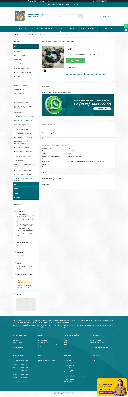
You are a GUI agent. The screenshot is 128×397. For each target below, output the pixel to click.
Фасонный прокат (19, 98)
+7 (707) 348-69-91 (49, 327)
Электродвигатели (19, 160)
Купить (76, 61)
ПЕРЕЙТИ (75, 4)
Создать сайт (40, 1)
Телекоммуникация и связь (22, 133)
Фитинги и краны (19, 55)
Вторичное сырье (19, 76)
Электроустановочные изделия (23, 116)
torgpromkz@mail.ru (26, 282)
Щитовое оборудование (21, 125)
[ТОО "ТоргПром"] (20, 21)
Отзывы (16, 188)
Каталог (32, 28)
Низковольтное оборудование (23, 120)
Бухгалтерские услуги (20, 85)
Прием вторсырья (19, 81)
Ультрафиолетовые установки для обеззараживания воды (24, 165)
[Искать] (80, 16)
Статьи (16, 193)
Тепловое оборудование (21, 129)
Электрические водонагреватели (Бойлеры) (24, 179)
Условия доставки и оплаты (97, 342)
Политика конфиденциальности (99, 347)
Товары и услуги (21, 34)
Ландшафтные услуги (76, 28)
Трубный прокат (19, 89)
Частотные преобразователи (22, 174)
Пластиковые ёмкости (21, 102)
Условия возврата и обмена (98, 344)
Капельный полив (45, 28)
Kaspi (65, 340)
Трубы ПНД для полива (41, 34)
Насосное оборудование (21, 147)
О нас (16, 184)
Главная (19, 28)
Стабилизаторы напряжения (22, 156)
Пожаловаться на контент (68, 393)
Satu (65, 342)
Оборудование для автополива (23, 68)
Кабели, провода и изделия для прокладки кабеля (23, 107)
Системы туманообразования (23, 72)
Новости (17, 197)
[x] (43, 173)
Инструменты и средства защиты (24, 137)
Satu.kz (71, 392)
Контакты (91, 28)
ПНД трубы (31, 34)
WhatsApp (58, 327)
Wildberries (67, 344)
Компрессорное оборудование (23, 170)
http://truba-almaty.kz (26, 280)
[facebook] (41, 173)
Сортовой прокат (19, 93)
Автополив (60, 28)
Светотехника (18, 112)
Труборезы (17, 60)
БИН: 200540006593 (95, 340)
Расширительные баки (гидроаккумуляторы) (21, 142)
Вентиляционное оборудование (23, 152)
